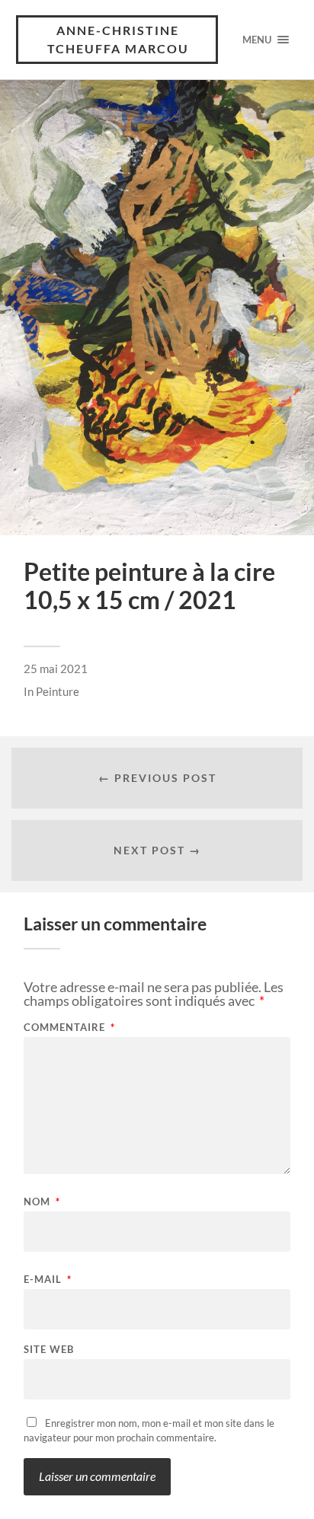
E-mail (48, 1279)
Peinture (57, 691)
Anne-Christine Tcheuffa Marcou (118, 39)
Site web (49, 1350)
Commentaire (69, 1027)
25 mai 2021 (56, 668)
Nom (42, 1202)
